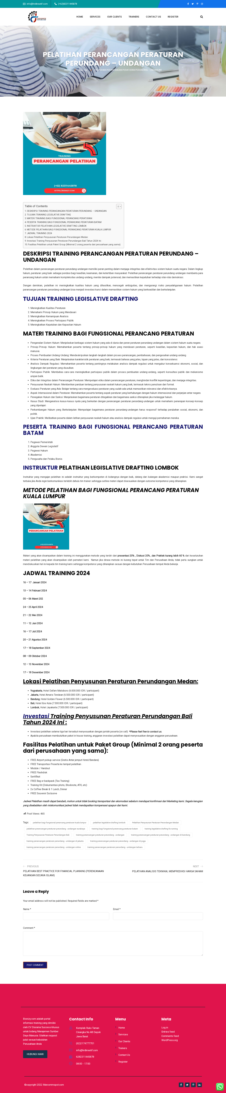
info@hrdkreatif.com (37, 3)
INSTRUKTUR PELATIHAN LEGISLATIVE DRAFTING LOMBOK (57, 226)
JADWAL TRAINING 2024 (39, 233)
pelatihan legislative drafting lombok (109, 822)
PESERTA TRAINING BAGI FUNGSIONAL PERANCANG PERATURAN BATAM (64, 222)
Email (117, 909)
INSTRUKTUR (40, 468)
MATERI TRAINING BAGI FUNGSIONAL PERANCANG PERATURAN (59, 218)
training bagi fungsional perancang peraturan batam (115, 829)
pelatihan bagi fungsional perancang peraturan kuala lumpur (59, 822)
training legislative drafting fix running (161, 829)
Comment (29, 927)
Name (27, 909)
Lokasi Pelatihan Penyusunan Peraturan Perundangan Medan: (57, 237)
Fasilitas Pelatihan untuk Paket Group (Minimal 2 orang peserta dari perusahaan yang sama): (74, 244)
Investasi (36, 716)
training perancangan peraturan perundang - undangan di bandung (160, 835)
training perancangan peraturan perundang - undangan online (54, 847)
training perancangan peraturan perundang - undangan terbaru (115, 847)
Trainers (134, 16)
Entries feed (168, 1031)
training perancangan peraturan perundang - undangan (100, 835)
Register (173, 16)
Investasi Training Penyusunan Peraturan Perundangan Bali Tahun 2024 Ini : (64, 241)
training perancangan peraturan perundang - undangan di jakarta (55, 841)
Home (79, 16)
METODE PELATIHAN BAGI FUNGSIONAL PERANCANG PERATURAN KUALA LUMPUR (69, 229)
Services (95, 16)
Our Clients (114, 16)
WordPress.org (169, 1040)
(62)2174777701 (85, 1043)
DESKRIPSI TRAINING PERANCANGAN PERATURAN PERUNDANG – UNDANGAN (67, 211)
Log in (164, 1027)
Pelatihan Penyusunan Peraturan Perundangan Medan (155, 822)
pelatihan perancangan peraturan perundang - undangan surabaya (56, 829)
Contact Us (153, 16)
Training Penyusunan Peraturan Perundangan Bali (48, 835)
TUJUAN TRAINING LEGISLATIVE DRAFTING (49, 214)
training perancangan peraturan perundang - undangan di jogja (118, 841)
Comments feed (170, 1036)
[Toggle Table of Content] (117, 206)
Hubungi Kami (35, 1054)
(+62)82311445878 (67, 3)
